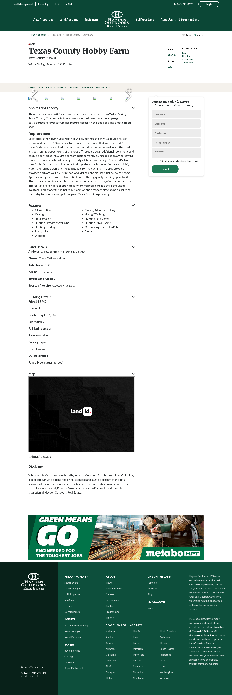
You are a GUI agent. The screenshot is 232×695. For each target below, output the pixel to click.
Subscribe (69, 662)
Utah (162, 666)
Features (73, 87)
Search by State (72, 582)
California (111, 654)
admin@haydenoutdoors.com (207, 635)
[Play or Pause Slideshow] (33, 90)
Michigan (138, 648)
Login (150, 607)
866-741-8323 (185, 4)
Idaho (109, 678)
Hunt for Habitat (63, 4)
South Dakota (167, 648)
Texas (163, 660)
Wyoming (165, 678)
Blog (149, 594)
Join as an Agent (72, 631)
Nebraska (138, 672)
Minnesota (138, 654)
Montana (138, 666)
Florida (109, 666)
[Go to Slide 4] (84, 98)
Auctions (69, 600)
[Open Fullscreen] (129, 90)
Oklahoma (165, 637)
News (109, 582)
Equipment (91, 19)
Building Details (104, 87)
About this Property (56, 87)
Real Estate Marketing (76, 625)
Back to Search (38, 35)
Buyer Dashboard (73, 668)
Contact (110, 606)
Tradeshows (112, 611)
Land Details (87, 87)
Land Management (23, 4)
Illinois (136, 631)
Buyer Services (72, 650)
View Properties (43, 19)
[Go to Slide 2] (52, 98)
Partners (152, 582)
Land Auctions (69, 19)
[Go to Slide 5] (101, 98)
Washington (166, 672)
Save (188, 34)
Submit (165, 169)
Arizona (110, 642)
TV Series (152, 588)
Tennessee (165, 654)
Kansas (136, 642)
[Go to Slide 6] (117, 98)
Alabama (110, 631)
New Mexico (139, 678)
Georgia (110, 672)
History (110, 617)
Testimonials (112, 600)
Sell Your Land (145, 19)
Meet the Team (114, 588)
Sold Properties (72, 594)
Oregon (164, 642)
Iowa (135, 637)
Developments (72, 611)
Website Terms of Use (32, 667)
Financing (43, 4)
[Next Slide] (128, 95)
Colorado (111, 660)
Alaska (109, 637)
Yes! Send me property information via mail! (178, 161)
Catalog (68, 656)
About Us (167, 19)
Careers (110, 594)
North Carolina (168, 631)
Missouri (56, 35)
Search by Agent (72, 588)
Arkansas (111, 648)
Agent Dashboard (73, 637)
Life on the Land (189, 19)
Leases (68, 606)
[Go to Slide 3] (68, 98)
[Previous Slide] (34, 95)
